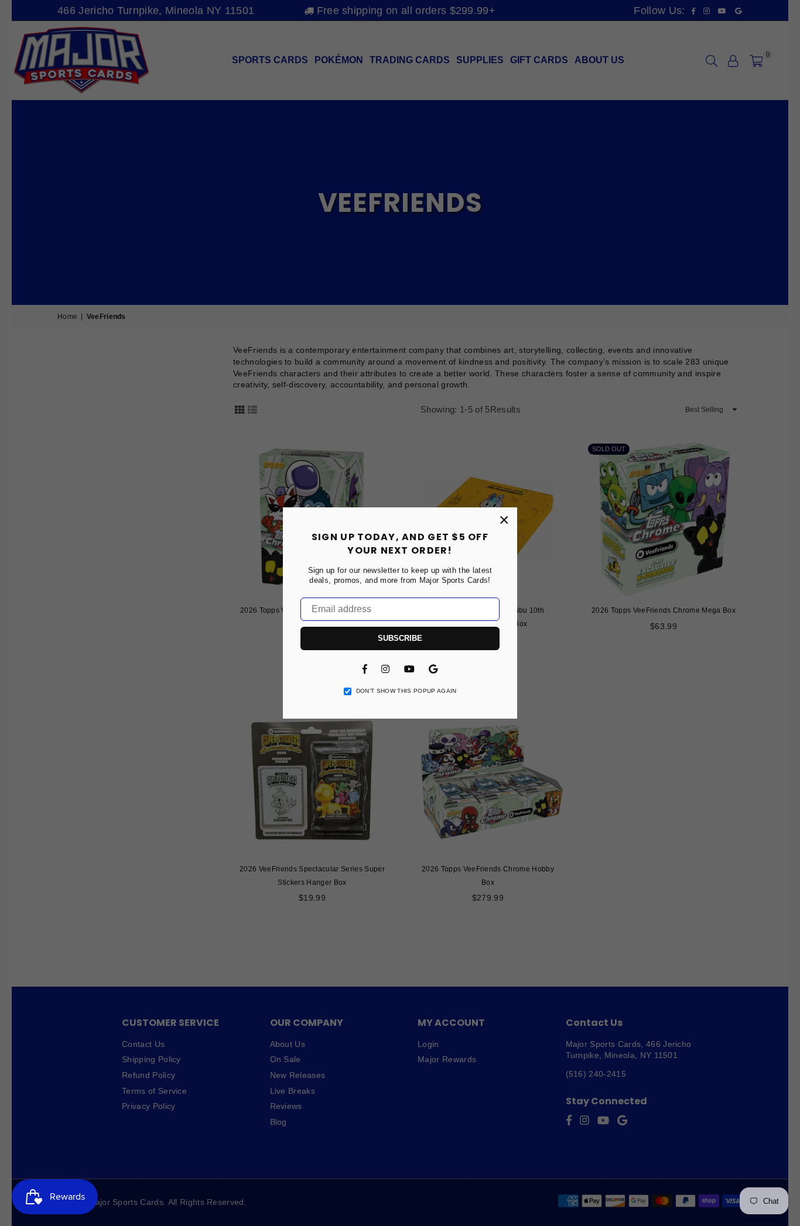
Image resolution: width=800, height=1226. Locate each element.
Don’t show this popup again (406, 691)
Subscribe (400, 638)
